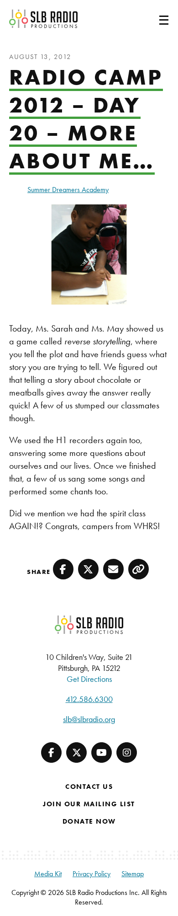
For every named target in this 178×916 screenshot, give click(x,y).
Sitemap (132, 874)
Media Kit (48, 874)
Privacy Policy (91, 874)
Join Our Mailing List (89, 804)
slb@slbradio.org (89, 719)
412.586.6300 (89, 699)
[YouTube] (101, 752)
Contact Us (89, 786)
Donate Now (89, 821)
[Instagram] (126, 752)
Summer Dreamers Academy (68, 189)
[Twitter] (76, 752)
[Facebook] (51, 752)
